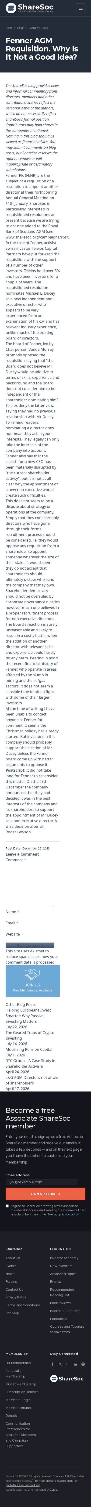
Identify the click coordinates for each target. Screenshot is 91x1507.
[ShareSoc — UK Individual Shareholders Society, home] (29, 8)
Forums (11, 1281)
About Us (13, 1258)
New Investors (61, 1266)
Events (11, 1266)
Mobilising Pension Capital (29, 1049)
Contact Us (14, 1289)
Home (9, 28)
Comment (16, 859)
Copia (53, 1490)
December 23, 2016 (36, 848)
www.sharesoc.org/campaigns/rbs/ (37, 237)
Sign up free (43, 1194)
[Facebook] (52, 1364)
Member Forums (18, 1408)
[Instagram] (82, 1364)
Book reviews (60, 1303)
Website (13, 934)
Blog (20, 28)
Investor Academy (64, 1258)
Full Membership (18, 1363)
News (10, 1274)
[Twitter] (60, 1364)
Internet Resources (65, 1310)
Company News (38, 28)
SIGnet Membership (21, 1384)
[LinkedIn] (75, 1364)
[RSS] (67, 1364)
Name (12, 911)
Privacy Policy (16, 1297)
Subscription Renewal (22, 1392)
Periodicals (58, 1318)
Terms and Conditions (23, 1305)
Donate (11, 1415)
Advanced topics (63, 1274)
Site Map (12, 1313)
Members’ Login (18, 1400)
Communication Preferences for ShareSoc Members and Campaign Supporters (21, 1434)
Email (12, 922)
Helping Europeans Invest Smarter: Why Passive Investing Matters (28, 1016)
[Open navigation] (80, 8)
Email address (18, 1175)
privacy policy (69, 1214)
